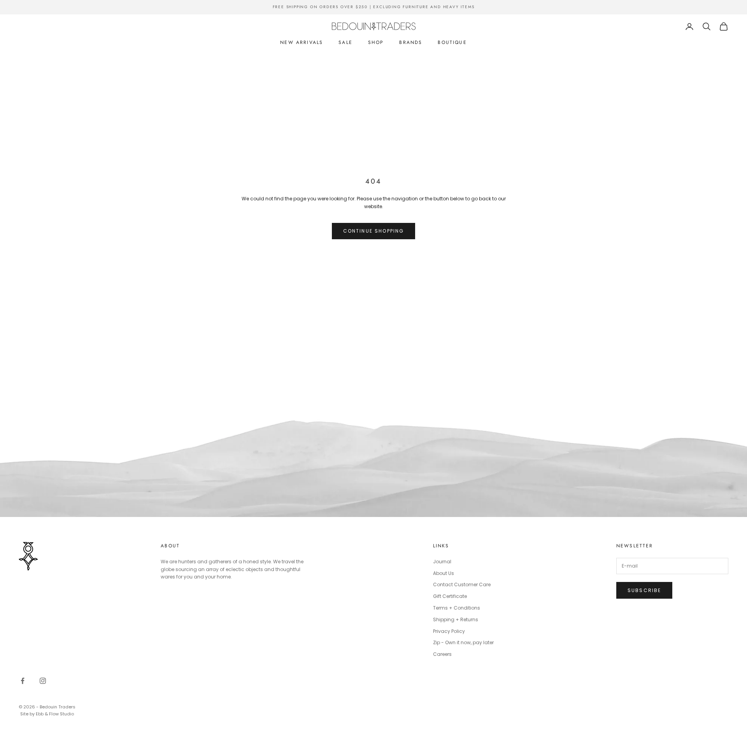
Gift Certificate (450, 596)
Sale (345, 42)
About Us (443, 573)
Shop (376, 42)
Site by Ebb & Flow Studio (47, 714)
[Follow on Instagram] (43, 681)
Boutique (452, 42)
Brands (410, 42)
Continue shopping (373, 231)
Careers (442, 654)
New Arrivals (301, 42)
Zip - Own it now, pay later (463, 642)
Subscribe (644, 590)
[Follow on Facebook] (22, 681)
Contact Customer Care (462, 584)
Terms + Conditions (456, 608)
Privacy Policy (449, 631)
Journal (442, 561)
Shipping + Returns (455, 619)
